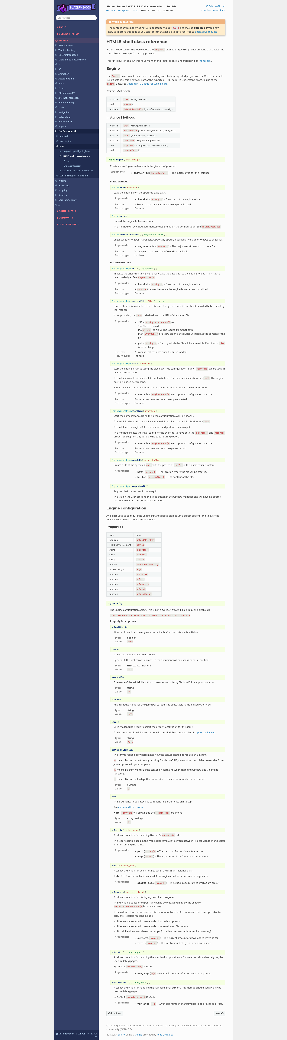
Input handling (66, 102)
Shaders (62, 195)
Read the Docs (165, 1034)
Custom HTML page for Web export (78, 170)
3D (59, 68)
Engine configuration (72, 166)
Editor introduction (68, 54)
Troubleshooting (66, 49)
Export (61, 88)
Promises (204, 60)
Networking (64, 116)
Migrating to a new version (72, 59)
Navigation (64, 112)
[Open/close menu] (56, 45)
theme (138, 1034)
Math (61, 107)
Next (218, 1013)
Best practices (65, 45)
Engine (67, 161)
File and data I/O (66, 92)
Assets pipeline (66, 78)
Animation (63, 73)
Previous (115, 1013)
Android (63, 136)
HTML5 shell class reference (76, 156)
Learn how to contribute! (213, 10)
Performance (65, 121)
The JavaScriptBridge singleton (76, 151)
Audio (61, 83)
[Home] (107, 10)
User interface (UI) (67, 199)
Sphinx (121, 1034)
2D (59, 64)
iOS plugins (65, 141)
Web (61, 146)
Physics (62, 126)
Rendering (63, 185)
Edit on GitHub (216, 6)
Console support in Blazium (73, 175)
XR (59, 204)
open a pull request (206, 31)
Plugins (62, 180)
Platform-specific (67, 131)
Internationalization (68, 97)
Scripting (63, 190)
